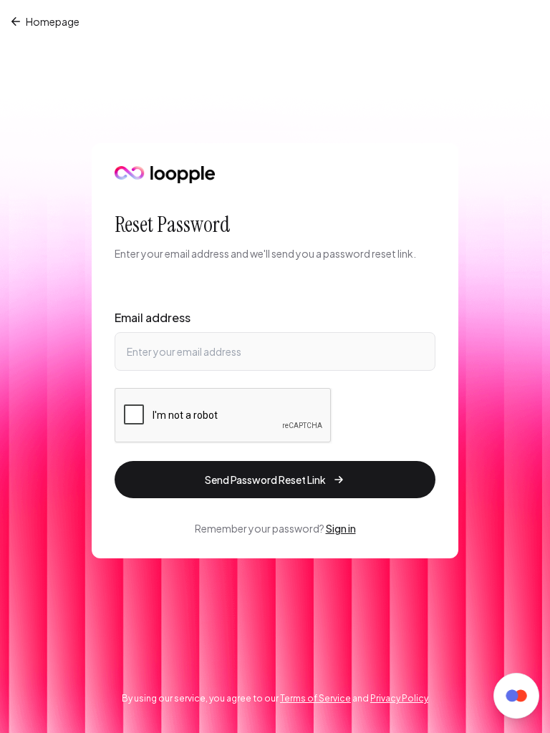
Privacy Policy (399, 698)
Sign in (341, 528)
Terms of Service (315, 698)
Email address (152, 317)
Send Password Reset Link (265, 479)
